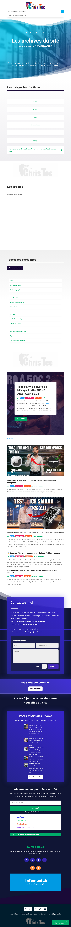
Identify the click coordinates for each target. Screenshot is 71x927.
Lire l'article (20, 419)
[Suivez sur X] (26, 860)
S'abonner (34, 808)
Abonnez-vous (59, 923)
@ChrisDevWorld (38, 622)
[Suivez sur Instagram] (32, 860)
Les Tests (30, 240)
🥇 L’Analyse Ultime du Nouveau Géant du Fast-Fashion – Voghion (33, 553)
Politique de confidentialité (28, 835)
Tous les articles (15, 268)
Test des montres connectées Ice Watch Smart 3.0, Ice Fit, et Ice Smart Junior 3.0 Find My (36, 768)
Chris (13, 240)
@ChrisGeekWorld (23, 622)
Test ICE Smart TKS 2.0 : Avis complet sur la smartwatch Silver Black (35, 533)
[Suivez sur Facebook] (38, 860)
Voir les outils (35, 689)
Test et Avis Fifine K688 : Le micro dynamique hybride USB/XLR (36, 759)
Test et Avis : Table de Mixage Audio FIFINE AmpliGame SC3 (32, 390)
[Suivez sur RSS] (32, 868)
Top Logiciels (22, 824)
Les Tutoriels (22, 820)
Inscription (40, 909)
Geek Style (29, 556)
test (47, 403)
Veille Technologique (25, 827)
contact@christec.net (30, 625)
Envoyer (53, 666)
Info (27, 909)
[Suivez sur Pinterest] (44, 860)
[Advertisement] (35, 172)
